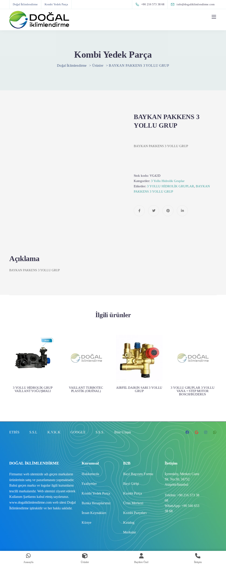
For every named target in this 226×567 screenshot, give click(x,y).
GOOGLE (78, 432)
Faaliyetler (89, 483)
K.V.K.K (53, 432)
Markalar (129, 532)
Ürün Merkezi (133, 503)
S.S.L (33, 432)
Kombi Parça (132, 493)
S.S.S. (100, 432)
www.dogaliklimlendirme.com (30, 502)
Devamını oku (33, 363)
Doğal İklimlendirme (25, 4)
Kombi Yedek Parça (56, 4)
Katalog (128, 522)
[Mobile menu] (214, 17)
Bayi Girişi (131, 483)
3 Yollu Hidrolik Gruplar (168, 181)
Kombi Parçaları (134, 513)
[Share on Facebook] (139, 210)
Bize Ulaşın (122, 432)
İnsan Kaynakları (94, 513)
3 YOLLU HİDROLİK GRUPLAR (170, 186)
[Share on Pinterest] (167, 210)
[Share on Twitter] (153, 210)
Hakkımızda (90, 474)
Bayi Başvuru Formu (138, 474)
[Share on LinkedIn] (182, 210)
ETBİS (14, 432)
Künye (86, 522)
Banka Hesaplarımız (96, 503)
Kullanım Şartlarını (22, 497)
